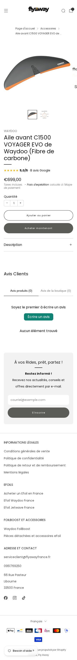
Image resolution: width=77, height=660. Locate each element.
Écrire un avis (39, 316)
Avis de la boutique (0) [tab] (56, 290)
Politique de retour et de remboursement (35, 465)
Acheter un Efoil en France (23, 493)
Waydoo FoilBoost (17, 529)
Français (36, 621)
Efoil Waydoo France (19, 500)
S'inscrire (38, 412)
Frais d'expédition (38, 184)
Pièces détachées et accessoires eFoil (32, 536)
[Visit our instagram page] (14, 597)
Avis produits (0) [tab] (21, 290)
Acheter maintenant (38, 228)
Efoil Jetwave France (19, 507)
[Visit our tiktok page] (23, 597)
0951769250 (12, 566)
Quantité (10, 196)
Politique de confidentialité (24, 458)
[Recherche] (63, 11)
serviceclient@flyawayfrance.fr (27, 557)
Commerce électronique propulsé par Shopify (38, 649)
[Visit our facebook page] (5, 597)
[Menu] (6, 11)
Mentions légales (16, 472)
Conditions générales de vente (27, 451)
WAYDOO (10, 131)
